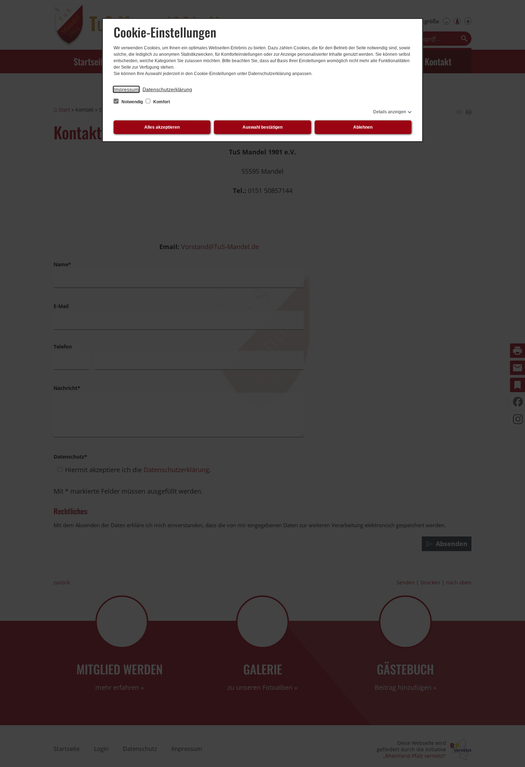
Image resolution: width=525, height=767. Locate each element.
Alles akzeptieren (162, 127)
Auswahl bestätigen (262, 127)
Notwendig (132, 101)
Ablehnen (362, 127)
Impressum (126, 89)
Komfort (161, 101)
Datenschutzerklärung (167, 89)
